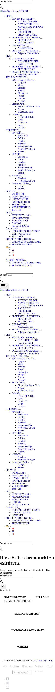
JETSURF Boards (43, 601)
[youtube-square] (7, 688)
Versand (49, 666)
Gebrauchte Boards (43, 606)
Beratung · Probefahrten (13, 604)
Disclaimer (38, 671)
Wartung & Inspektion (24, 620)
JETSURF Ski (41, 604)
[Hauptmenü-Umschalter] (4, 286)
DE (35, 660)
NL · (46, 660)
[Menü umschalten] (35, 19)
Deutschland (16, 639)
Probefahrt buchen (22, 618)
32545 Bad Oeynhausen (20, 637)
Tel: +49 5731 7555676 (26, 651)
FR (50, 660)
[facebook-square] (8, 679)
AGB (5, 666)
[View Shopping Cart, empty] (27, 271)
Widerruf (39, 666)
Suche (3, 1)
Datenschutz (27, 666)
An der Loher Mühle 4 (20, 634)
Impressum (14, 666)
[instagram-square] (8, 684)
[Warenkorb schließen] (3, 586)
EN (40, 660)
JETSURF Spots (21, 623)
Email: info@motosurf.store (28, 653)
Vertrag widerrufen (21, 672)
